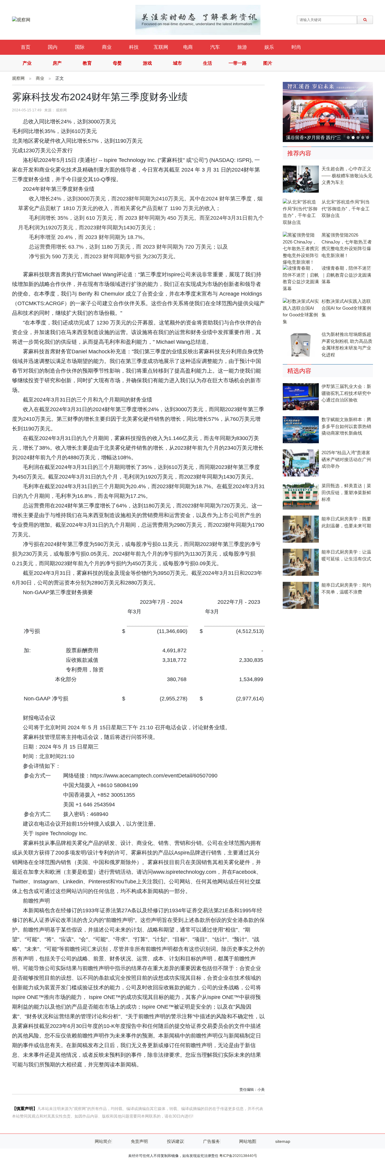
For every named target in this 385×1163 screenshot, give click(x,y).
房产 (57, 63)
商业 (107, 47)
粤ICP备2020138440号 (238, 1156)
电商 (188, 47)
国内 (52, 47)
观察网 (18, 78)
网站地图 (247, 1141)
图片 (267, 63)
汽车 (215, 47)
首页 (25, 47)
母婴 (117, 63)
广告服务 (211, 1141)
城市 (177, 63)
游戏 (147, 63)
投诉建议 (175, 1141)
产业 (27, 63)
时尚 (296, 47)
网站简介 (103, 1141)
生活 (207, 63)
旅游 (242, 47)
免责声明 (139, 1141)
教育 (87, 63)
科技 (134, 47)
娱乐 (269, 47)
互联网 (161, 47)
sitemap (282, 1141)
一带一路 (238, 63)
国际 (80, 47)
